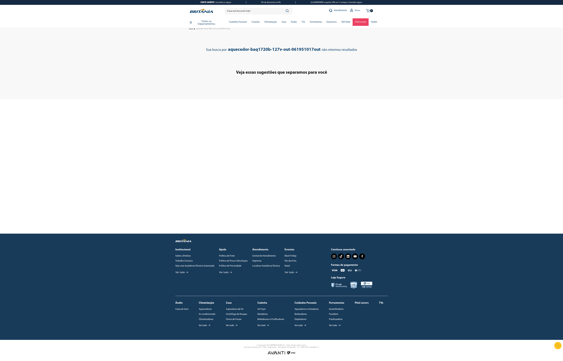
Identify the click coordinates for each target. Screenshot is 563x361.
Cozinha (262, 303)
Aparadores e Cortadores (307, 309)
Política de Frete (227, 256)
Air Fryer (261, 309)
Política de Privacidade (230, 266)
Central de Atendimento (264, 256)
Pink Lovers (362, 303)
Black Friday (290, 256)
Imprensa (256, 261)
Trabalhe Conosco (184, 261)
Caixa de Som (181, 309)
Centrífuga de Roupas (236, 314)
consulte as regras (216, 2)
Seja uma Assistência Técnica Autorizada (194, 266)
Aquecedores (205, 309)
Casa (229, 303)
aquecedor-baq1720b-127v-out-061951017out (213, 29)
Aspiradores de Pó (235, 309)
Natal (287, 266)
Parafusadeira (335, 319)
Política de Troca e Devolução (233, 261)
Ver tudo (180, 272)
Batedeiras (262, 314)
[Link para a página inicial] (191, 29)
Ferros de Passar (233, 319)
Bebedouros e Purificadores (270, 319)
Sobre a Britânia (183, 256)
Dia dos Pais (290, 261)
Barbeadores (301, 314)
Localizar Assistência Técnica (266, 266)
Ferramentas (336, 303)
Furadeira (333, 314)
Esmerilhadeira (336, 309)
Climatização (206, 303)
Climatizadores (206, 319)
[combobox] (258, 11)
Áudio (179, 303)
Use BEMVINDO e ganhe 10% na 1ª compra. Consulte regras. (336, 2)
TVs (381, 303)
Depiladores (300, 319)
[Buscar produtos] (287, 11)
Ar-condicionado (207, 314)
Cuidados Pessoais (306, 303)
